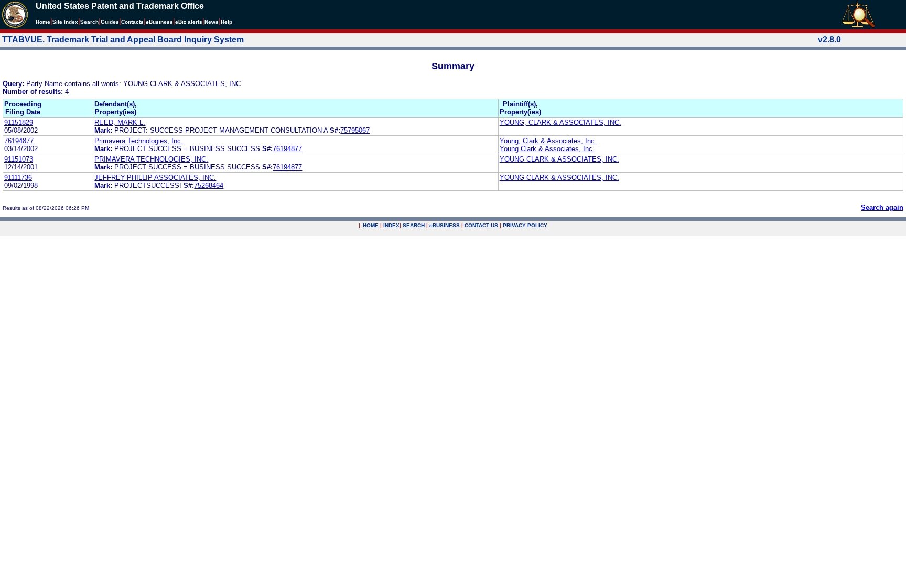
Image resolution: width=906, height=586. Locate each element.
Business (159, 22)
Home (43, 22)
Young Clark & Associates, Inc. (547, 149)
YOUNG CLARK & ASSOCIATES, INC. (559, 159)
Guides (110, 22)
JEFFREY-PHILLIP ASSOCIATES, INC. (155, 178)
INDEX (391, 225)
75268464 (208, 185)
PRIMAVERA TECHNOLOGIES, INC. (151, 159)
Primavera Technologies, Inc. (138, 141)
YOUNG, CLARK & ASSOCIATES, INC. (560, 122)
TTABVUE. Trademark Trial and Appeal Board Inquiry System (123, 39)
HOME (371, 225)
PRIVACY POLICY (525, 225)
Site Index (65, 22)
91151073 (18, 159)
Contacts (132, 22)
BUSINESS (444, 225)
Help (226, 22)
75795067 (355, 130)
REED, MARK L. (119, 122)
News (211, 22)
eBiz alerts (188, 22)
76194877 (19, 141)
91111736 (18, 178)
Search (89, 22)
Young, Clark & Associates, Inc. (548, 141)
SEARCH (414, 225)
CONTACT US (481, 225)
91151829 (18, 122)
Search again (882, 207)
